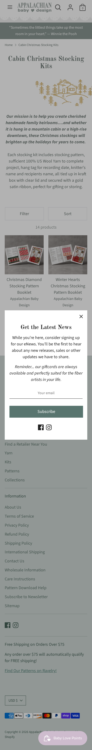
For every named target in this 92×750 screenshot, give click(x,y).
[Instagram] (49, 427)
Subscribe (46, 412)
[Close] (81, 316)
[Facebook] (41, 427)
